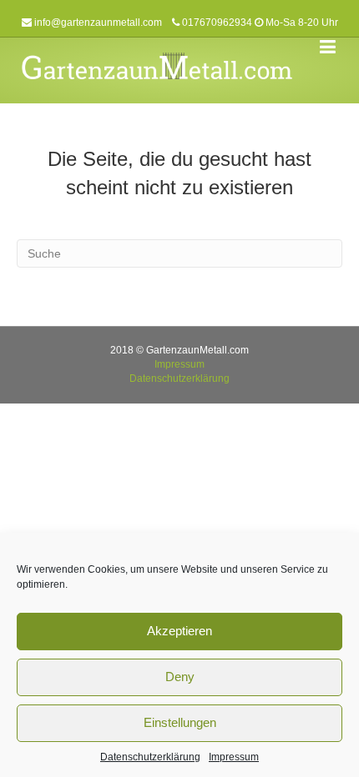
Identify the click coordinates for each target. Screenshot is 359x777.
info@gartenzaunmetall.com (98, 22)
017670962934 (217, 22)
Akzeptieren (179, 631)
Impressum (234, 757)
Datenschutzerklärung (150, 757)
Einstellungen (180, 722)
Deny (180, 676)
